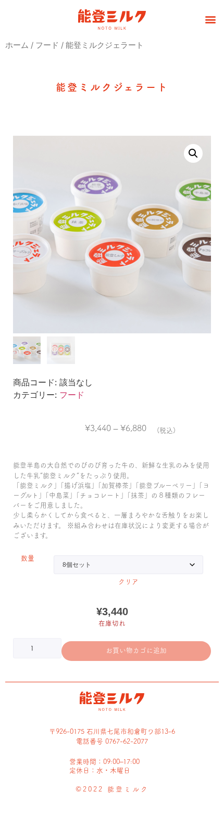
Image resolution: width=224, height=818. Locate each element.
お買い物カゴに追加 (136, 650)
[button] (210, 19)
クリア (128, 581)
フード (47, 45)
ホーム (17, 45)
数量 (27, 558)
